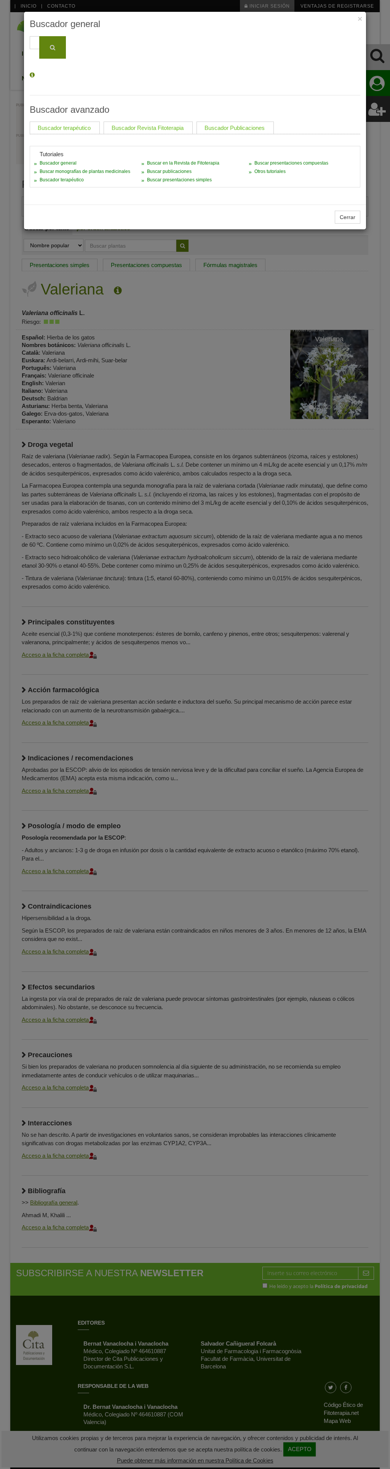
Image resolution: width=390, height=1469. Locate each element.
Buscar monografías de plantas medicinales (85, 171)
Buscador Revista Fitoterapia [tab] (148, 128)
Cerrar (347, 217)
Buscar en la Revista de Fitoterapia (183, 163)
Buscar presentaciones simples (179, 179)
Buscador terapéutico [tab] (64, 128)
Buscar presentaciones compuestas (291, 163)
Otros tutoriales (270, 171)
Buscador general (58, 163)
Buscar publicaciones (169, 171)
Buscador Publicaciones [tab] (235, 128)
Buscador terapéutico (62, 179)
